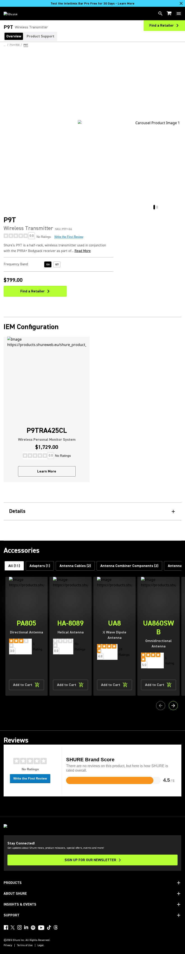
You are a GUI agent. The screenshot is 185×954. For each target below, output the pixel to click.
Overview (13, 36)
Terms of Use (25, 945)
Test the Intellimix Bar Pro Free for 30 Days (92, 4)
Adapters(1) (40, 566)
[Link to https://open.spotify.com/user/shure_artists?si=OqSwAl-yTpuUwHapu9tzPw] (33, 927)
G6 (47, 264)
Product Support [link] (40, 36)
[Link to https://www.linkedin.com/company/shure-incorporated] (26, 927)
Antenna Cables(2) (75, 566)
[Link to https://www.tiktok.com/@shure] (49, 927)
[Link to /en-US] (13, 13)
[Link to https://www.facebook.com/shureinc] (6, 927)
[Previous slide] (160, 705)
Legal (40, 945)
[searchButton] (160, 13)
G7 (56, 264)
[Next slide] (173, 705)
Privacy (8, 945)
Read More (82, 251)
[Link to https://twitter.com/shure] (12, 927)
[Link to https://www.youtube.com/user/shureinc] (41, 928)
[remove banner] (181, 3)
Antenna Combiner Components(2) (129, 566)
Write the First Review (68, 236)
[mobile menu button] (178, 13)
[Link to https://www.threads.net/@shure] (55, 927)
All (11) (14, 566)
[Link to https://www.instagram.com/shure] (19, 927)
